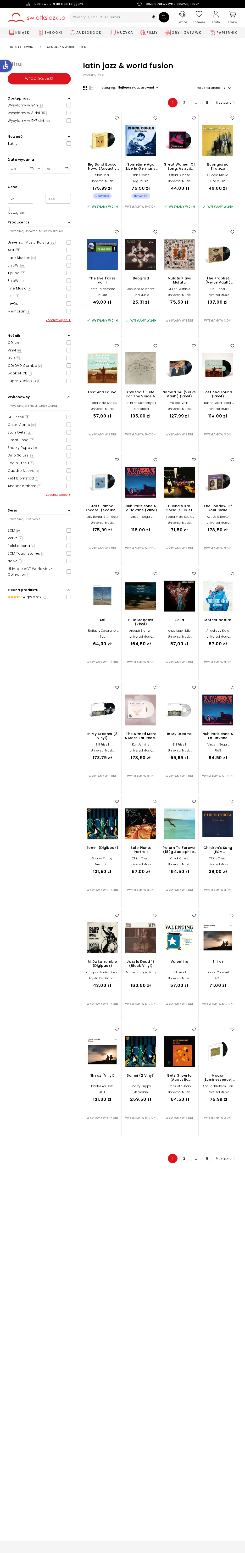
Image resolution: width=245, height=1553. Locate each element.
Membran (102, 864)
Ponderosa (141, 409)
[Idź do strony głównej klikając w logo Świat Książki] (37, 17)
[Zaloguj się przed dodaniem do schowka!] (117, 118)
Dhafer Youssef (218, 972)
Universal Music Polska (102, 182)
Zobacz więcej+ (58, 320)
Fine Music (218, 181)
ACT (218, 978)
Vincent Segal (140, 517)
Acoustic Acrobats (140, 289)
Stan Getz (102, 175)
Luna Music (141, 295)
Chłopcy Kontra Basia (102, 972)
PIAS (218, 750)
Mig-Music (141, 181)
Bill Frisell (102, 744)
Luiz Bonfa (94, 517)
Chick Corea (141, 175)
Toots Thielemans (102, 289)
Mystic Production (102, 978)
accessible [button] (5, 65)
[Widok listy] (91, 88)
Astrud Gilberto (179, 175)
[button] (153, 18)
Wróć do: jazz (39, 78)
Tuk (102, 637)
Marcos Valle (179, 403)
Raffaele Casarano (102, 631)
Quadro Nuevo (217, 175)
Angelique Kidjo (179, 631)
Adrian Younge (136, 972)
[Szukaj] (164, 17)
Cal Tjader (218, 289)
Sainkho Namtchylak (141, 403)
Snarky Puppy (102, 858)
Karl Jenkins (140, 744)
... (196, 102)
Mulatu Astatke (179, 289)
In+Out (102, 295)
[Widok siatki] (85, 88)
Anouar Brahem (141, 631)
